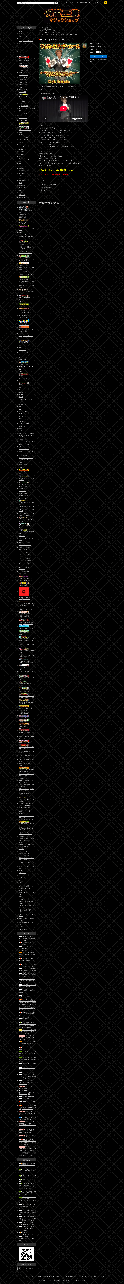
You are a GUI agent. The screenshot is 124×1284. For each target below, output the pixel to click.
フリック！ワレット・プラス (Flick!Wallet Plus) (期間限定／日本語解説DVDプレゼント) (27, 1218)
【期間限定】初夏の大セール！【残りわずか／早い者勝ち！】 (26, 281)
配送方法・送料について (74, 1276)
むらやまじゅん (23, 113)
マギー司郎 (22, 416)
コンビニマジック (23, 63)
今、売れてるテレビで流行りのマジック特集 (26, 330)
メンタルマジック (23, 70)
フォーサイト (22, 151)
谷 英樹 (21, 392)
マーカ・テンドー (23, 411)
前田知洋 (21, 414)
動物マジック (22, 491)
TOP (40, 27)
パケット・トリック (55, 32)
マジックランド (23, 142)
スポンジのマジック (24, 449)
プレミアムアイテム (24, 325)
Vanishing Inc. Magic (24, 159)
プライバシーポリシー (48, 1276)
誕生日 (20, 870)
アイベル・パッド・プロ (28, 1072)
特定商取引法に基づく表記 (89, 1276)
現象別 (20, 428)
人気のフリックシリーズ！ (26, 742)
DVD (20, 178)
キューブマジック (23, 72)
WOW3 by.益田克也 (24, 496)
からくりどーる (23, 378)
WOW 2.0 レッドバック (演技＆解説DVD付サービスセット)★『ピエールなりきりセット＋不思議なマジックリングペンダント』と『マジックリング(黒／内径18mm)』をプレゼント (27, 1151)
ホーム (22, 1276)
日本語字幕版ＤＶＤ (24, 571)
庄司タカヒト (22, 387)
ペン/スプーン (22, 166)
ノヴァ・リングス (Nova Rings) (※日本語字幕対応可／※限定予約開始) (27, 948)
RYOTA (21, 115)
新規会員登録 (69, 2)
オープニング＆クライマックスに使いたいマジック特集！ (26, 696)
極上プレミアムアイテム (25, 708)
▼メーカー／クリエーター (26, 366)
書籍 (20, 190)
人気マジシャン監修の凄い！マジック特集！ (26, 775)
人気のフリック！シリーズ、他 (27, 58)
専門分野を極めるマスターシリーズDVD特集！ (26, 485)
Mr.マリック (22, 421)
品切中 (20, 927)
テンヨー (21, 135)
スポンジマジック (23, 75)
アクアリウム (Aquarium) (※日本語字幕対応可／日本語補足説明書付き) (27, 938)
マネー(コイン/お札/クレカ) (26, 41)
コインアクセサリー (24, 188)
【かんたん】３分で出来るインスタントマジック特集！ (26, 559)
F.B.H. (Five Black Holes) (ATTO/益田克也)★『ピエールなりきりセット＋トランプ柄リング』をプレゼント (27, 1141)
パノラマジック (23, 118)
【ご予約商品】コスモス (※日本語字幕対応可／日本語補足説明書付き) (27, 974)
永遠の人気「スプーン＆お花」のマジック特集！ (26, 690)
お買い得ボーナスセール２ (26, 578)
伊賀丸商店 (22, 125)
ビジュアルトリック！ (25, 717)
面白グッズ (22, 195)
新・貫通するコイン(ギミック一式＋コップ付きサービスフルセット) (27, 1238)
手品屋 (20, 132)
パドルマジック (23, 82)
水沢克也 (21, 419)
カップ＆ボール (23, 77)
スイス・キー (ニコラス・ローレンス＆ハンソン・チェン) (27, 996)
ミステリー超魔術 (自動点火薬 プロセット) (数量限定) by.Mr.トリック (27, 1082)
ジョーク (21, 161)
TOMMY (21, 397)
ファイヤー (22, 345)
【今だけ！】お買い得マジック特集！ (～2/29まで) (26, 804)
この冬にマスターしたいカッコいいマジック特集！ (26, 854)
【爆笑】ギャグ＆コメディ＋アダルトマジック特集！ (26, 514)
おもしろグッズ (23, 439)
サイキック (22, 446)
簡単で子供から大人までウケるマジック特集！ (26, 859)
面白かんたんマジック (25, 130)
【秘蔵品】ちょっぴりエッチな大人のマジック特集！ (26, 252)
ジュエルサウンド (23, 139)
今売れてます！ (23, 265)
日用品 (20, 338)
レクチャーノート (23, 352)
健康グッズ (22, 474)
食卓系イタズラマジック (25, 464)
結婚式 (20, 880)
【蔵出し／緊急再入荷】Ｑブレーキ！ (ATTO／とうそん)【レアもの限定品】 (27, 1130)
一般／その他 (22, 163)
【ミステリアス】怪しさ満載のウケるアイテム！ (26, 748)
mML (20, 144)
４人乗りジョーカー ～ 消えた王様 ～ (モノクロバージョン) (27, 1053)
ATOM (102, 1276)
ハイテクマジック (23, 234)
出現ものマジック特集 (25, 613)
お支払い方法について (61, 1276)
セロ (20, 389)
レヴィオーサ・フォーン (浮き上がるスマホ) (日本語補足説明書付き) (27, 990)
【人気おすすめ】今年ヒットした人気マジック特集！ (26, 833)
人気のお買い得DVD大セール (26, 929)
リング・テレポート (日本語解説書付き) (27, 1087)
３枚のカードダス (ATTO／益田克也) (26, 1136)
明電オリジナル (23, 89)
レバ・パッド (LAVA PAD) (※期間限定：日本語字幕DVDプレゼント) (27, 980)
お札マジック (22, 54)
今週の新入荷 (47, 29)
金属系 (20, 183)
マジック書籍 (22, 350)
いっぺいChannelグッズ (25, 313)
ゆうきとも (22, 426)
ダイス (20, 431)
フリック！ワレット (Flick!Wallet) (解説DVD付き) (26, 1223)
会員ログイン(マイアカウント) (85, 2)
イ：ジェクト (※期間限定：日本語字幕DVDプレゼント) (27, 969)
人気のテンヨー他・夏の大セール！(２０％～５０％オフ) (26, 623)
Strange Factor (23, 147)
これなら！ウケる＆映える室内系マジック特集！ (26, 756)
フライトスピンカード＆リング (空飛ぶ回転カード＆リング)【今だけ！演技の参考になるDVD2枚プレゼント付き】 (27, 1024)
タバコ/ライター (23, 173)
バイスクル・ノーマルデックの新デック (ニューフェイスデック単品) (26, 811)
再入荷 (20, 33)
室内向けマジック (23, 80)
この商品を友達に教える (47, 187)
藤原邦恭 (21, 406)
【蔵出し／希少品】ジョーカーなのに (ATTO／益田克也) (27, 1113)
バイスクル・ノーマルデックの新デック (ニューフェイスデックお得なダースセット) (26, 817)
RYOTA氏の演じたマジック (26, 455)
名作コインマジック (24, 552)
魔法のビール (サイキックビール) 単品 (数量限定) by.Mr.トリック (27, 1206)
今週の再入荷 (22, 217)
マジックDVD (22, 92)
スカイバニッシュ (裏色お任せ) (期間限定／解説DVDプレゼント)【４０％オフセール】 (27, 1107)
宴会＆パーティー (23, 36)
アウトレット (22, 301)
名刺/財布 (21, 168)
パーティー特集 (23, 322)
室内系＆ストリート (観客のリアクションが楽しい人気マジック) (60, 34)
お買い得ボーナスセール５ (26, 580)
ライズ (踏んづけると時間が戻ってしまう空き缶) (27, 985)
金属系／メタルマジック (25, 61)
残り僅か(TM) (22, 149)
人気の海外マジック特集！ (26, 778)
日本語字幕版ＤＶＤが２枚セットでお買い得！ (26, 656)
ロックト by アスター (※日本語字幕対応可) (27, 943)
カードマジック (47, 27)
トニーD (21, 394)
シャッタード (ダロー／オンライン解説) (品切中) (27, 1118)
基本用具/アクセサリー (25, 185)
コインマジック (23, 51)
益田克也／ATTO (23, 96)
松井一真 (21, 111)
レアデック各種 (23, 710)
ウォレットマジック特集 (25, 609)
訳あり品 (21, 897)
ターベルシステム (23, 498)
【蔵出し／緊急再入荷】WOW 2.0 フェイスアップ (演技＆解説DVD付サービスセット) (27, 1124)
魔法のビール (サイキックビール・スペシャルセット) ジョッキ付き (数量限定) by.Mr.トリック (27, 1199)
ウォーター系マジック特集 (26, 628)
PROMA (21, 103)
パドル (20, 882)
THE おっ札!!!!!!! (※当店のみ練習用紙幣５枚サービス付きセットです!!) (27, 1212)
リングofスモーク (27, 1099)
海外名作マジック (23, 488)
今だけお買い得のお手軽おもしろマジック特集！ (26, 794)
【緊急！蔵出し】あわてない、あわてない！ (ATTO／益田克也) (27, 1037)
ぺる (20, 409)
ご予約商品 (22, 899)
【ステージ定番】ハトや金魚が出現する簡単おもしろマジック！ (26, 640)
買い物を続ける (45, 190)
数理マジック (22, 873)
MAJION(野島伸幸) (23, 106)
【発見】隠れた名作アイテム (26, 713)
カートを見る (101, 2)
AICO (20, 192)
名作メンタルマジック (25, 542)
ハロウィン (22, 310)
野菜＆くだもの (23, 318)
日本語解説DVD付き (24, 836)
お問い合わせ (37, 1276)
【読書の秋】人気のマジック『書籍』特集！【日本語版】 (26, 662)
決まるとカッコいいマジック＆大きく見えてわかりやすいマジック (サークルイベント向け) (26, 887)
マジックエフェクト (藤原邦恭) (27, 108)
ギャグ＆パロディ (23, 84)
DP (19, 156)
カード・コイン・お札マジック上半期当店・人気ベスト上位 (26, 605)
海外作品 (21, 154)
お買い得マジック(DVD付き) (26, 507)
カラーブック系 (23, 851)
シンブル (21, 875)
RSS (98, 1276)
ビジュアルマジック (24, 444)
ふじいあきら (22, 404)
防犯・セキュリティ (24, 197)
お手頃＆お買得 (23, 272)
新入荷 (20, 31)
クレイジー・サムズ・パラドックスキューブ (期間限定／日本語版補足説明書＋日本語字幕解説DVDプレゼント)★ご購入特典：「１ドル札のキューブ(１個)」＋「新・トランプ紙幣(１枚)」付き (27, 1004)
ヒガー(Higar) (22, 101)
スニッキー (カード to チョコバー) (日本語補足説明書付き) (27, 1013)
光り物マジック (23, 493)
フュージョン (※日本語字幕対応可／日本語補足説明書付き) (27, 954)
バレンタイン (22, 878)
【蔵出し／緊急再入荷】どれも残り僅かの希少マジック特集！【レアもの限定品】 (26, 259)
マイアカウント (29, 1276)
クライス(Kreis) (23, 120)
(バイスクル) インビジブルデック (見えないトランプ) (27, 1233)
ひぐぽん (21, 99)
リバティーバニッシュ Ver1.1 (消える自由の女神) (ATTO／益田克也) (26, 1228)
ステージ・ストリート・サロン (27, 43)
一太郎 (20, 371)
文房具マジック (23, 87)
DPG (20, 369)
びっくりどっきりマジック (26, 441)
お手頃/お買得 (22, 180)
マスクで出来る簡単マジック (26, 67)
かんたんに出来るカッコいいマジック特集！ (26, 781)
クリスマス (22, 306)
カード (45, 31)
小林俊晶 (21, 385)
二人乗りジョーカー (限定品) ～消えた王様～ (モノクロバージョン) (27, 1043)
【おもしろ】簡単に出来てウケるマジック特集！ (26, 770)
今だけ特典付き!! (23, 315)
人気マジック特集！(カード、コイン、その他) (26, 789)
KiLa (20, 380)
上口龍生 (21, 375)
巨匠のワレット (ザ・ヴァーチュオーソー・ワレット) (27, 965)
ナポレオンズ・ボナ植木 (25, 399)
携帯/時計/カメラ (23, 171)
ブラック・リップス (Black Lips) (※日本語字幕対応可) (27, 960)
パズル (20, 176)
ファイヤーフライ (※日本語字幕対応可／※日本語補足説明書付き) (27, 1059)
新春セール (22, 536)
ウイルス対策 (22, 471)
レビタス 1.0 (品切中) (28, 1096)
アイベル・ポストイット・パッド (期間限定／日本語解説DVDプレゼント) (27, 1076)
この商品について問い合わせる (49, 184)
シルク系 (21, 849)
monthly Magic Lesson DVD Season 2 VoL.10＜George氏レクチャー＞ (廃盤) (27, 1092)
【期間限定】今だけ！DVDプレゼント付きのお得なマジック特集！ (26, 840)
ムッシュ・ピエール (24, 423)
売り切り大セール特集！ (25, 807)
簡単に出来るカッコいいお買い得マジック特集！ (26, 845)
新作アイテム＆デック (25, 545)
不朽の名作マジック (24, 574)
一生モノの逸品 (23, 585)
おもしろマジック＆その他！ (26, 274)
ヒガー (20, 402)
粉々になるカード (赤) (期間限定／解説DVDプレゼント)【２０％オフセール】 (27, 1031)
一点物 (20, 462)
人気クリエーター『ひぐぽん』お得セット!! (26, 459)
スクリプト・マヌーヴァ (25, 137)
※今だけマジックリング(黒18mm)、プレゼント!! (26, 598)
